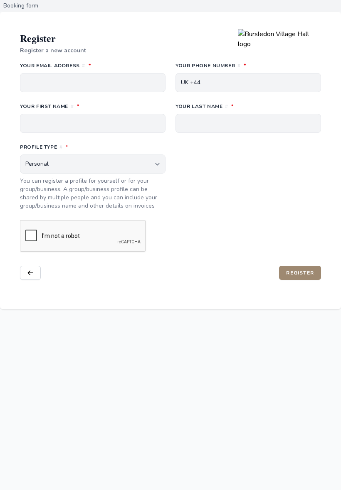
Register (303, 272)
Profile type (81, 146)
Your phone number (247, 65)
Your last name (241, 106)
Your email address (92, 65)
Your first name (86, 106)
